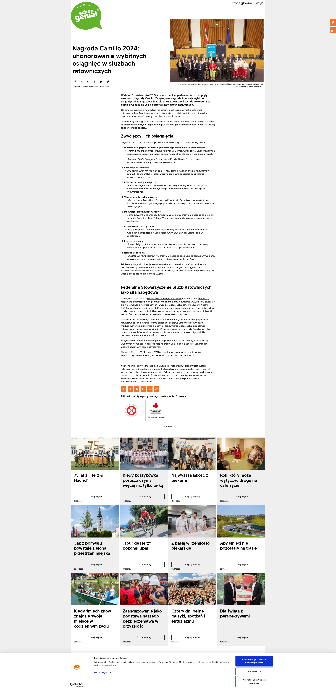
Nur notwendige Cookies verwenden (254, 681)
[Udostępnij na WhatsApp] (94, 81)
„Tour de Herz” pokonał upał (137, 546)
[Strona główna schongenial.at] (86, 16)
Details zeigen (100, 672)
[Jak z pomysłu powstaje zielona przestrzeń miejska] (95, 521)
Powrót (168, 426)
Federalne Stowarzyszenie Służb (164, 298)
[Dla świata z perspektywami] (241, 589)
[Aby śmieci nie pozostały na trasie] (241, 521)
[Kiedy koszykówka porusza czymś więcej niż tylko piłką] (144, 454)
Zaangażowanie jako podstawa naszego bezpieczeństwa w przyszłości (142, 618)
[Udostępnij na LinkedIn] (101, 81)
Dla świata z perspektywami (235, 613)
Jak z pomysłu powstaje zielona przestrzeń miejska (92, 548)
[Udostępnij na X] (81, 81)
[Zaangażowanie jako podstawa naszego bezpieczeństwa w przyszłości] (144, 589)
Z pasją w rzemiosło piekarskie (190, 546)
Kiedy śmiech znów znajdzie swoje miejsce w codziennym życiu (92, 618)
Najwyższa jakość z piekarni (189, 478)
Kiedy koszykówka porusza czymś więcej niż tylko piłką (143, 480)
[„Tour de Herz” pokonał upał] (144, 521)
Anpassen (252, 671)
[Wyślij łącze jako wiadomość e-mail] (88, 81)
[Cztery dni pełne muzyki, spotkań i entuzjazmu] (192, 589)
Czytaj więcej (88, 497)
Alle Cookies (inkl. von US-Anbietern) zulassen (254, 661)
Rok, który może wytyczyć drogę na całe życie (238, 480)
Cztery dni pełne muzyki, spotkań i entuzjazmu (188, 616)
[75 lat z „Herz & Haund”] (95, 454)
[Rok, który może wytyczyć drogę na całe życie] (241, 454)
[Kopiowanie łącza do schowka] (108, 81)
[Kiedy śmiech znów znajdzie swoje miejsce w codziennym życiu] (95, 589)
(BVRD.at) (203, 298)
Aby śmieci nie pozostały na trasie (238, 546)
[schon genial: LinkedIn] (333, 30)
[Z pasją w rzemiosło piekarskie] (192, 521)
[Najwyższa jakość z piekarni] (192, 454)
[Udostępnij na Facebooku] (75, 81)
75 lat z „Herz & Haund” (88, 478)
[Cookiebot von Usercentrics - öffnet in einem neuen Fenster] (76, 685)
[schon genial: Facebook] (333, 22)
